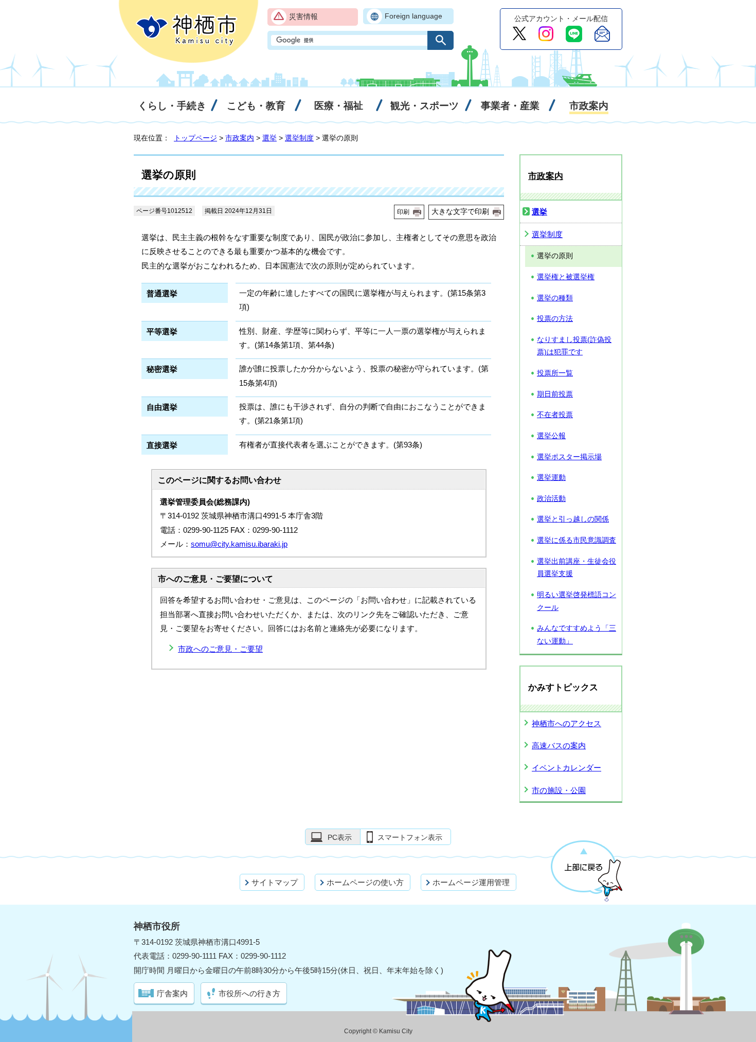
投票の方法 (555, 318)
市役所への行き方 (249, 993)
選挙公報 (551, 436)
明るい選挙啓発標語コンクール (576, 601)
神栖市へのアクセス (566, 723)
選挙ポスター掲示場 (569, 457)
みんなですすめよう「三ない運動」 (576, 634)
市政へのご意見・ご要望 (220, 648)
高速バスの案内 (559, 745)
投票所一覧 (555, 373)
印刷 (403, 211)
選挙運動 (551, 477)
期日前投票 (555, 394)
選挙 (269, 138)
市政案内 (239, 138)
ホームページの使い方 (365, 882)
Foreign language (413, 16)
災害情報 (303, 17)
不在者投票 (555, 415)
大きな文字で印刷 (460, 211)
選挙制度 (299, 138)
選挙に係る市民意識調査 (576, 540)
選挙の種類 (555, 298)
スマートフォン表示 (409, 837)
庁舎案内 (172, 993)
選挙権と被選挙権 (566, 277)
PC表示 (340, 837)
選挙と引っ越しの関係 (573, 519)
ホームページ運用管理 (471, 882)
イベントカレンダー (566, 767)
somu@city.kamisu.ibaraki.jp (239, 544)
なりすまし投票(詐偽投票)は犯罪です (574, 346)
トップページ (195, 138)
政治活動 (551, 498)
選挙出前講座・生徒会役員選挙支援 (576, 568)
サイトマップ (274, 882)
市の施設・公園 (559, 790)
